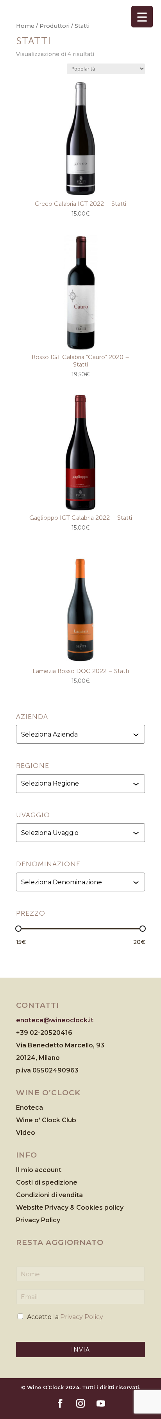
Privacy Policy (38, 1220)
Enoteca (29, 1107)
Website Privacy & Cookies (60, 1207)
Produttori (54, 25)
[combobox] (81, 734)
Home (25, 25)
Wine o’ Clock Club (46, 1120)
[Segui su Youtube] (100, 1403)
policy (113, 1207)
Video (25, 1132)
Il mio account (38, 1170)
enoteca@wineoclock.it (54, 1020)
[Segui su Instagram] (80, 1403)
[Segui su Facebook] (60, 1403)
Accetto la (65, 1317)
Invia (80, 1349)
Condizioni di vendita (49, 1195)
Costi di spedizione (46, 1182)
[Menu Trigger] (142, 16)
